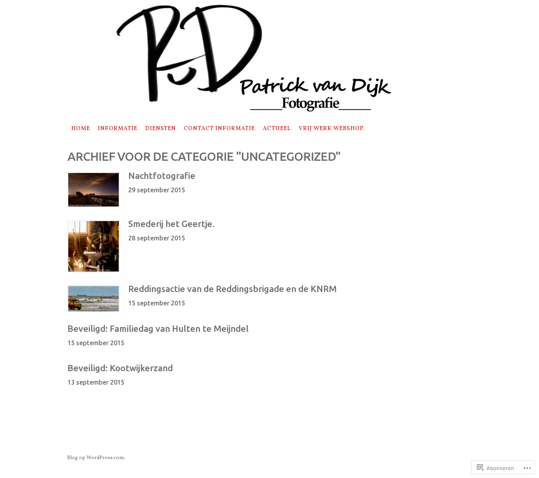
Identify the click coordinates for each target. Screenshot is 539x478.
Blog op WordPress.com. (96, 457)
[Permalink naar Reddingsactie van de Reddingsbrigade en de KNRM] (93, 310)
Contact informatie (219, 128)
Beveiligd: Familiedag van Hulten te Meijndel (158, 328)
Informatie (117, 128)
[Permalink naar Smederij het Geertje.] (93, 270)
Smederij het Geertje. (171, 224)
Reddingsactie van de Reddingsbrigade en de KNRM (232, 289)
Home (80, 128)
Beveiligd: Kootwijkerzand (120, 368)
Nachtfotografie (161, 175)
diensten (160, 128)
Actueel (277, 128)
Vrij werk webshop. (332, 128)
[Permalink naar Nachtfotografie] (93, 205)
